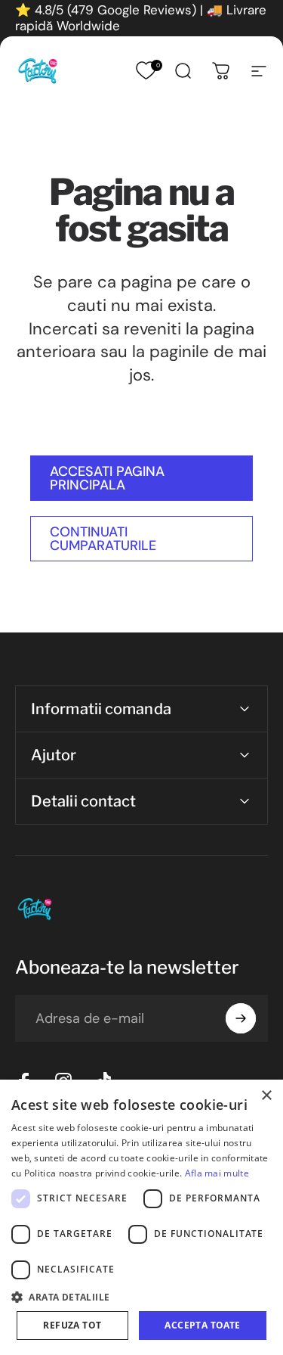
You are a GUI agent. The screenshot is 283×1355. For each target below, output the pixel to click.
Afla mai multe (217, 1173)
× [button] (266, 1096)
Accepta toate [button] (202, 1325)
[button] (141, 1296)
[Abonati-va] (241, 1018)
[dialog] (141, 1217)
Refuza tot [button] (72, 1325)
